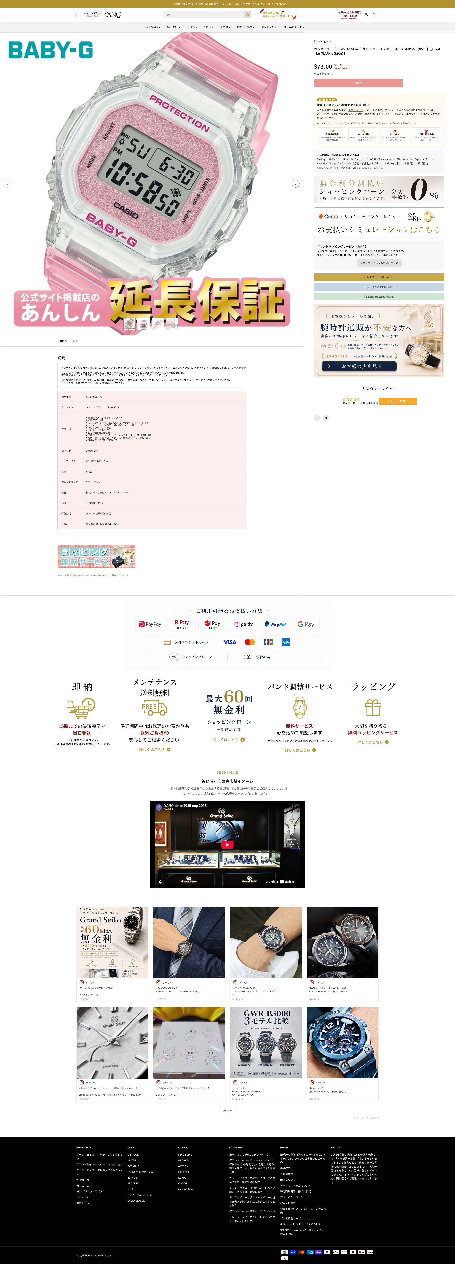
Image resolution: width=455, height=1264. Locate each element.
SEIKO (191, 27)
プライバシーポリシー (293, 1197)
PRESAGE (183, 1172)
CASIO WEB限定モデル (140, 1172)
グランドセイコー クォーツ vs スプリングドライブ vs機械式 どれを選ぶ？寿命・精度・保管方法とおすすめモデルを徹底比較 (252, 1166)
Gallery (62, 341)
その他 (224, 27)
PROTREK (133, 1183)
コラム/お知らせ (293, 27)
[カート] (375, 15)
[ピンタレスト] (326, 418)
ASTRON (183, 1166)
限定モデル (268, 27)
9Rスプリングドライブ (89, 1191)
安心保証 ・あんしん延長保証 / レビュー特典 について (303, 1231)
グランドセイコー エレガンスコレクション (99, 1172)
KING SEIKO (185, 1154)
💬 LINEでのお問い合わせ (379, 296)
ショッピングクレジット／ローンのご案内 (303, 1210)
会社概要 (285, 1168)
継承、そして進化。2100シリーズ (248, 1154)
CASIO (208, 27)
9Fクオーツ (83, 1180)
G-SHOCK (173, 27)
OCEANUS (133, 1166)
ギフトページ (356, 110)
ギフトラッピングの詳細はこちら (379, 263)
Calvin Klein (185, 1189)
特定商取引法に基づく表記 (295, 1191)
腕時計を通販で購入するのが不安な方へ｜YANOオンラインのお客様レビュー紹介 (303, 1158)
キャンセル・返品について (295, 1185)
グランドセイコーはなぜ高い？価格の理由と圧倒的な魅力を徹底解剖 (252, 1189)
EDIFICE (132, 1177)
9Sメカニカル (84, 1185)
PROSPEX (183, 1160)
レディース (82, 1197)
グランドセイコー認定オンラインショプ (253, 1211)
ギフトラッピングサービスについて (300, 1224)
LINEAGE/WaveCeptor (140, 1195)
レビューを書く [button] (398, 401)
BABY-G (131, 1160)
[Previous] (7, 184)
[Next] (296, 184)
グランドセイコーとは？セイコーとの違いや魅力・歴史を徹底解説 (252, 1180)
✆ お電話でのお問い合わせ (379, 277)
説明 (75, 341)
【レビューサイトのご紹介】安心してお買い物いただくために (252, 1219)
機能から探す (245, 27)
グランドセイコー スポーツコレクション (99, 1164)
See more (227, 1110)
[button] (78, 14)
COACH (182, 1183)
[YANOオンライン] (103, 15)
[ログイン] (366, 15)
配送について (288, 1180)
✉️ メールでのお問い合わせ (379, 287)
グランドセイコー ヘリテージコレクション (99, 1156)
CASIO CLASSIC (136, 1200)
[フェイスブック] (317, 418)
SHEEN (131, 1189)
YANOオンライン (105, 1255)
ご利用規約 (286, 1174)
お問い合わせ (288, 1202)
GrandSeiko (151, 27)
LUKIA (182, 1177)
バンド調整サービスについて (297, 1218)
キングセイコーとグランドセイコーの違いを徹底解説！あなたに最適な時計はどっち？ (252, 1201)
